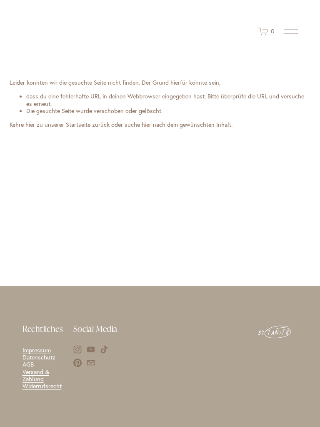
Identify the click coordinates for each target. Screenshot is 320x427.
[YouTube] (91, 349)
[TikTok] (104, 349)
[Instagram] (77, 349)
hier (30, 124)
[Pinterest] (77, 363)
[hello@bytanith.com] (91, 363)
